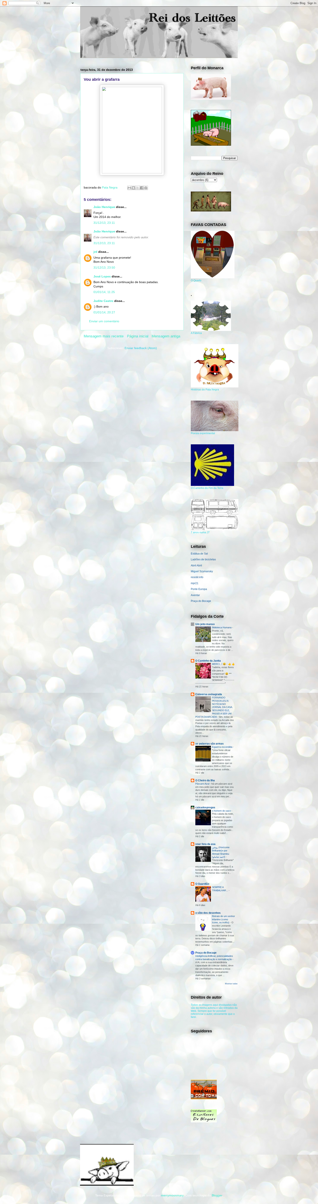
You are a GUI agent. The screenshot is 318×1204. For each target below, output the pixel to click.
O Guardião (202, 883)
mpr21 (194, 583)
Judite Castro (103, 301)
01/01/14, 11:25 (104, 292)
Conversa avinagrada (208, 694)
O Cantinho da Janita (208, 660)
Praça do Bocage (201, 601)
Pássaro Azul (202, 783)
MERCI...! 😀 (219, 664)
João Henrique (104, 207)
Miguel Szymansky (202, 571)
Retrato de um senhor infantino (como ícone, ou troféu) (223, 919)
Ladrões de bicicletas (203, 559)
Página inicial (137, 336)
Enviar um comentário (104, 321)
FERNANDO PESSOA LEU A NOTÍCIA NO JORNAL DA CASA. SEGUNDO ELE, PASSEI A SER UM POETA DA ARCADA (214, 707)
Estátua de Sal (199, 553)
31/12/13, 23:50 (104, 267)
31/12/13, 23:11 (104, 222)
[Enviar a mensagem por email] (129, 188)
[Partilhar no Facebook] (142, 188)
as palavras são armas (209, 743)
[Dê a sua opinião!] (133, 188)
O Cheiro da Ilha (205, 780)
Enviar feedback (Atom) (141, 348)
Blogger (217, 1195)
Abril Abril (196, 565)
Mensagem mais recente (104, 336)
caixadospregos (205, 807)
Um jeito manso (205, 624)
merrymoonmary (172, 1195)
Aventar (195, 595)
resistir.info (197, 577)
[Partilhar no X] (137, 188)
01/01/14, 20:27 (104, 312)
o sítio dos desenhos (208, 912)
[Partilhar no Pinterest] (146, 188)
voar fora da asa (205, 844)
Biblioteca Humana (222, 627)
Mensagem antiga (166, 336)
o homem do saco (221, 810)
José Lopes (102, 276)
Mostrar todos (231, 984)
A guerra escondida (222, 747)
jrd (95, 251)
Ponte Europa (199, 589)
